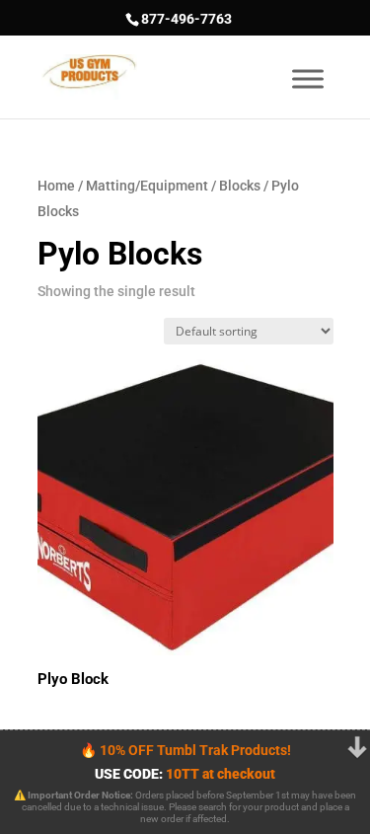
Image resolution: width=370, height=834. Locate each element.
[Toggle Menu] (308, 78)
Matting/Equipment (147, 185)
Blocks (239, 185)
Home (56, 185)
